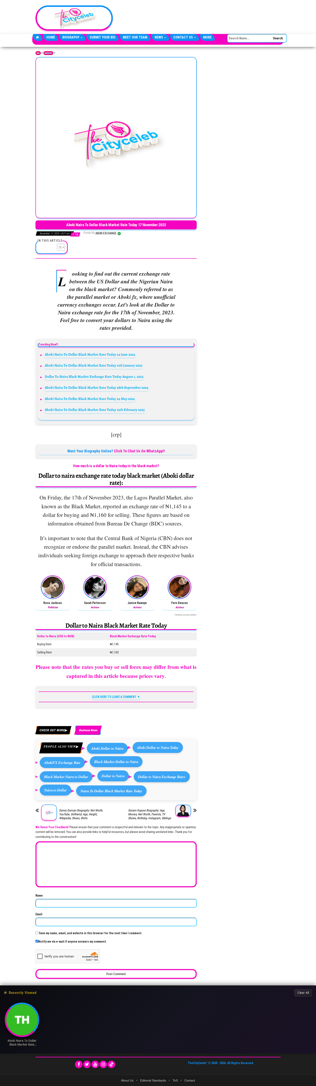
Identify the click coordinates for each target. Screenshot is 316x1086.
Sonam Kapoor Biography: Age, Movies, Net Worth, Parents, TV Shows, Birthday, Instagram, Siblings (149, 814)
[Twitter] (87, 1064)
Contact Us (183, 37)
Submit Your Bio (102, 37)
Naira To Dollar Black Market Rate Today (111, 790)
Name (39, 895)
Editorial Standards (153, 1080)
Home (50, 37)
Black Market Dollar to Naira (116, 761)
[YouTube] (95, 1064)
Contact (189, 1080)
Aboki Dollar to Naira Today (158, 747)
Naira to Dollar (55, 790)
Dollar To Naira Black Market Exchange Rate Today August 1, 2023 (94, 376)
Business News (48, 53)
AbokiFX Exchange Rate (62, 762)
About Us (127, 1080)
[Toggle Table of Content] (58, 247)
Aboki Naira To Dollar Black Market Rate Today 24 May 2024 (90, 398)
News (159, 37)
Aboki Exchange (106, 233)
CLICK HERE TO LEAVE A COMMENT (114, 697)
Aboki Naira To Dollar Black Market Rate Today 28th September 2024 (96, 387)
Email (38, 914)
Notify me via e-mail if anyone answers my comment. (72, 941)
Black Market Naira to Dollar (66, 776)
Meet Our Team (135, 37)
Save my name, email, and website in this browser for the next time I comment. (90, 933)
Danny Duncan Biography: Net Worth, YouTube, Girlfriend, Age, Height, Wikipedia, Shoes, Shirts (81, 814)
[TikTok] (111, 1064)
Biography (71, 37)
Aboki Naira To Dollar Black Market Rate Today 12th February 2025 (95, 409)
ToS (175, 1080)
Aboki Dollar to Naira (107, 748)
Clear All (303, 993)
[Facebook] (79, 1064)
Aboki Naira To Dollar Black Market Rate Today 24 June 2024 (90, 354)
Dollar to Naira (113, 775)
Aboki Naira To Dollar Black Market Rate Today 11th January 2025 (93, 365)
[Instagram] (103, 1064)
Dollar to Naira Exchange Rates (162, 776)
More (207, 37)
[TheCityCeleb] (37, 37)
